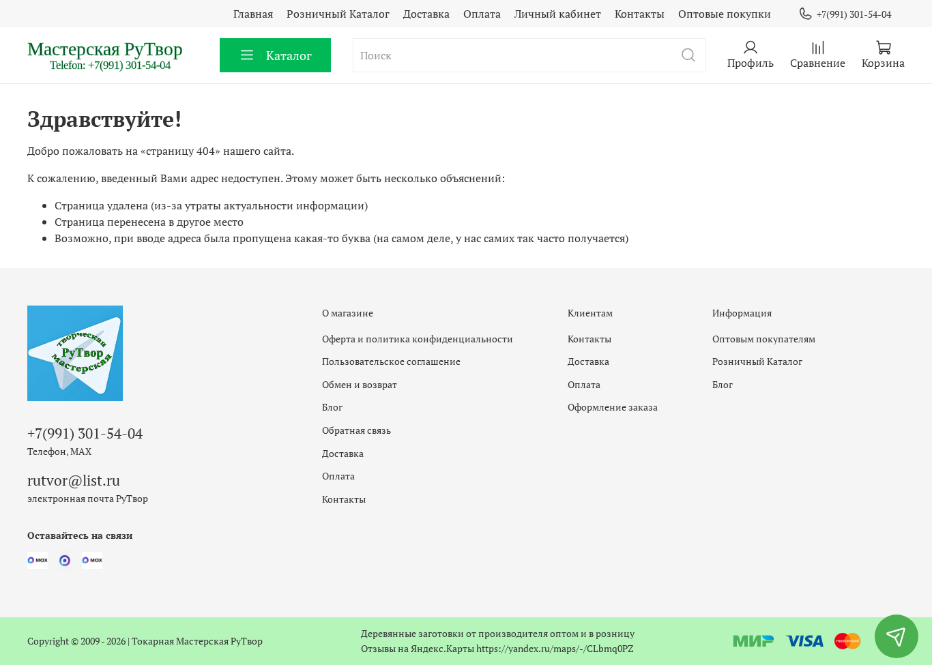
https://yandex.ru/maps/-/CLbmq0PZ (555, 648)
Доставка (426, 13)
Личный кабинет (557, 13)
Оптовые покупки (724, 13)
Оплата (482, 13)
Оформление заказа (613, 406)
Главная (253, 13)
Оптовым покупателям (763, 338)
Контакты (640, 13)
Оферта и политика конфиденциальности (417, 338)
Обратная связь (356, 430)
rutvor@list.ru (73, 480)
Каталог (289, 55)
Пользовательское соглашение (391, 361)
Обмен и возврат (359, 384)
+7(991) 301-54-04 (854, 14)
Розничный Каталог (338, 13)
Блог (332, 406)
